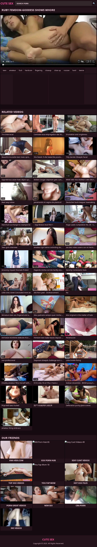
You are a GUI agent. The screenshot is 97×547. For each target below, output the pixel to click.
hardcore (28, 70)
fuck (20, 70)
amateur (12, 70)
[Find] (94, 3)
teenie (81, 70)
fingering (38, 70)
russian (67, 70)
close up (57, 70)
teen (4, 70)
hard (74, 70)
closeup (48, 70)
